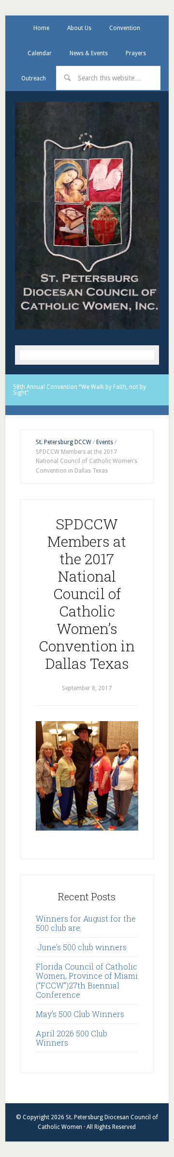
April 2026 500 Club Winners (71, 1038)
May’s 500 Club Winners (80, 1014)
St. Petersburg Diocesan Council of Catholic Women (87, 215)
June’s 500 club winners (81, 947)
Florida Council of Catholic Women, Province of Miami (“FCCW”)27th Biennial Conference (87, 980)
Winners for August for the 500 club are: (86, 923)
